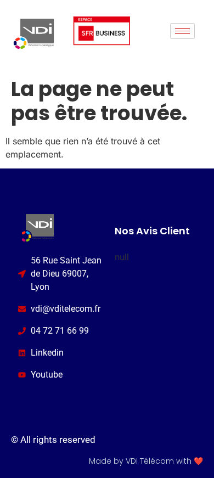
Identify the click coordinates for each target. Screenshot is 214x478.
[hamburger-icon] (182, 31)
